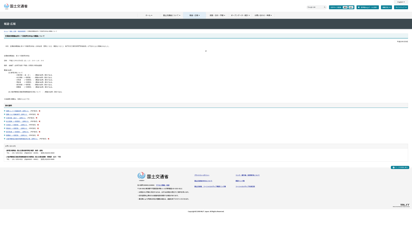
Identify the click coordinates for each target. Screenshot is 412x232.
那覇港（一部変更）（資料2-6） (17, 135)
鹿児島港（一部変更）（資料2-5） (17, 132)
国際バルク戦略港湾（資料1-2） (17, 114)
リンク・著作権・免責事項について (248, 175)
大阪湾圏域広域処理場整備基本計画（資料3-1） (22, 139)
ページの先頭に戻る (401, 167)
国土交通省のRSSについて (203, 181)
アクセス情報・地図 (162, 185)
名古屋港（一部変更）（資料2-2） (17, 121)
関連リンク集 (240, 181)
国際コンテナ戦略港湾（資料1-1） (17, 111)
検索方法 (385, 7)
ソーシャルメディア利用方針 (245, 186)
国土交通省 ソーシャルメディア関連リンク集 (210, 186)
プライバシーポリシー (201, 175)
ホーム (6, 31)
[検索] (324, 7)
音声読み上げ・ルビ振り (369, 7)
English (400, 2)
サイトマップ (400, 7)
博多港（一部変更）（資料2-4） (17, 128)
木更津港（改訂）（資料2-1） (16, 118)
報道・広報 (13, 31)
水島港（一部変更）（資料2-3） (17, 125)
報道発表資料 (22, 31)
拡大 (350, 7)
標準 (345, 7)
